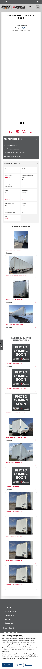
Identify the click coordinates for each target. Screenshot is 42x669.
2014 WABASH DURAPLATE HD (16, 437)
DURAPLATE (8, 199)
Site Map (7, 619)
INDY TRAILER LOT (10, 171)
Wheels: (24, 210)
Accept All (7, 665)
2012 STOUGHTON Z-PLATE (15, 299)
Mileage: (24, 197)
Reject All (19, 665)
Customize (28, 665)
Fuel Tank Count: (26, 184)
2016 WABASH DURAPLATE (14, 511)
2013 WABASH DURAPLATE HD (16, 388)
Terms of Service (10, 611)
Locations (8, 607)
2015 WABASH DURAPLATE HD (15, 486)
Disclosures (9, 623)
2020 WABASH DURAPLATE (15, 324)
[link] (11, 132)
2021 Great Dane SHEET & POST (16, 250)
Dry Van (24, 28)
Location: (7, 168)
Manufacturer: (8, 175)
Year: (6, 216)
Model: (7, 197)
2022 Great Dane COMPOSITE (16, 275)
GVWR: (7, 190)
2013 (6, 218)
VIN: (6, 210)
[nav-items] (3, 2)
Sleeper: (24, 203)
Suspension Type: (9, 203)
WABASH (7, 177)
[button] (37, 1)
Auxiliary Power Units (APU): (27, 176)
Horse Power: (25, 190)
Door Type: (8, 184)
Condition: (24, 168)
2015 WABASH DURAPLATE (14, 462)
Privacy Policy (9, 615)
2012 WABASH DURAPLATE (14, 363)
